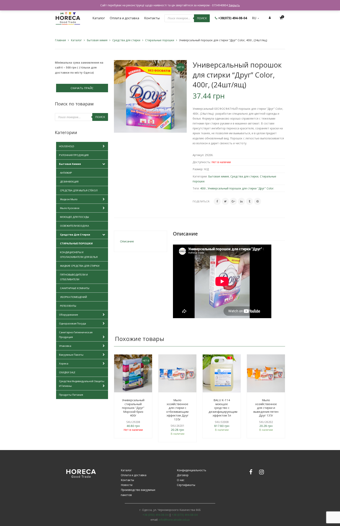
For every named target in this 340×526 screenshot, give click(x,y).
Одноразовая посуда (72, 323)
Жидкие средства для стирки (79, 266)
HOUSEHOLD (66, 146)
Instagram (261, 472)
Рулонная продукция (74, 155)
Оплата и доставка (133, 475)
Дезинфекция (69, 181)
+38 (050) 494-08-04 (155, 515)
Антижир (66, 172)
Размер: (198, 169)
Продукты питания (71, 394)
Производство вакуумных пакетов (138, 492)
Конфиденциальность (191, 470)
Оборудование (68, 314)
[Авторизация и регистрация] (270, 17)
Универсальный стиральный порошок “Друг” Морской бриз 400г (133, 407)
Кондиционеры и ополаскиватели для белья (79, 254)
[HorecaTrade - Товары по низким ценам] (68, 18)
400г (203, 188)
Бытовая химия (97, 40)
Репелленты (68, 306)
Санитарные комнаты (74, 288)
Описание (127, 241)
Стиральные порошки (159, 40)
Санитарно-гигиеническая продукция (75, 335)
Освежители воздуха (74, 225)
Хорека (63, 363)
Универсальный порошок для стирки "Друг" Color (240, 188)
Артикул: (198, 155)
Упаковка (65, 346)
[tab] (140, 241)
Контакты (127, 480)
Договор (182, 475)
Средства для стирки (126, 40)
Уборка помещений (73, 297)
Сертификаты (186, 485)
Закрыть (234, 5)
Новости (126, 485)
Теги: (196, 188)
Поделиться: (201, 201)
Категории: (200, 176)
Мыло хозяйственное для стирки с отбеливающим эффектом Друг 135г (177, 409)
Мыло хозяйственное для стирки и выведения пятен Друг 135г (265, 407)
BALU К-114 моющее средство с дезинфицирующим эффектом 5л (223, 407)
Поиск (202, 18)
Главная (60, 40)
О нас (180, 480)
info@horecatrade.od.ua (174, 519)
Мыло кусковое (69, 208)
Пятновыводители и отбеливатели (74, 277)
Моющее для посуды (74, 217)
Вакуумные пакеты (71, 354)
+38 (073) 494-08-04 (185, 515)
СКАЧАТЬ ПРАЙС (82, 88)
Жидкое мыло (69, 199)
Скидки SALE (67, 372)
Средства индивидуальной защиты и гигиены (81, 383)
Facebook (251, 472)
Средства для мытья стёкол (79, 190)
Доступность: (202, 162)
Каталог (76, 40)
